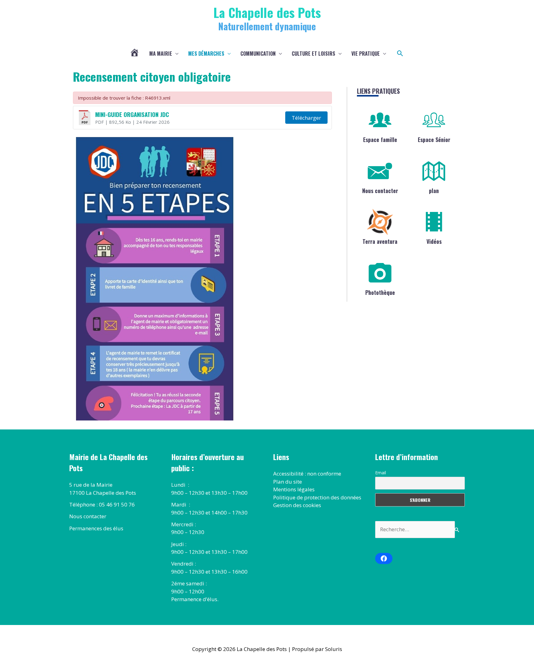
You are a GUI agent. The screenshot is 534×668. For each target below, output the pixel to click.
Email (380, 473)
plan (434, 191)
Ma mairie (160, 53)
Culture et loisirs (313, 53)
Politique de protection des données (317, 497)
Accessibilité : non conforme (307, 473)
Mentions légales (294, 489)
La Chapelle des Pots (267, 12)
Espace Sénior (434, 140)
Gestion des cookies (297, 505)
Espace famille (380, 140)
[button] (400, 54)
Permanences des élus (96, 528)
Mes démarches (206, 53)
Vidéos (434, 241)
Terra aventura (379, 241)
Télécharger (306, 117)
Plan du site (287, 481)
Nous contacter (380, 191)
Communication (258, 53)
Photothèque (380, 292)
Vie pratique (365, 53)
